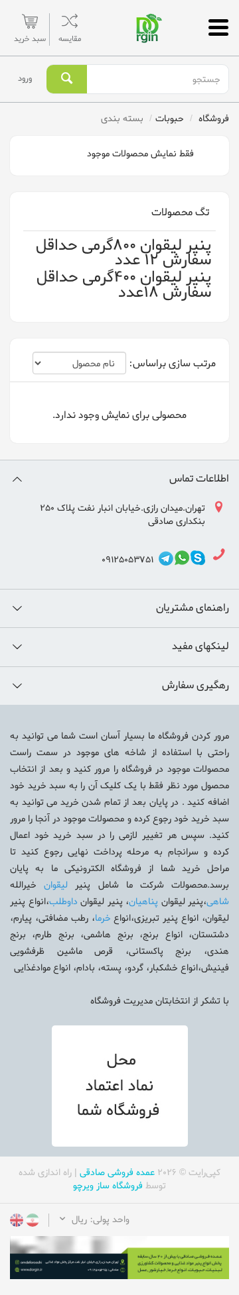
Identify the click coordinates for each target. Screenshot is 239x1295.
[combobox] (157, 79)
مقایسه (69, 39)
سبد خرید (30, 39)
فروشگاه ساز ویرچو (108, 1186)
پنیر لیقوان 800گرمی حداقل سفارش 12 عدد (123, 253)
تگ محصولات (180, 213)
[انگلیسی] (16, 1222)
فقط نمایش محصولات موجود (142, 154)
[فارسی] (31, 1222)
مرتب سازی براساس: (172, 364)
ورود (25, 78)
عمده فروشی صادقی (117, 1173)
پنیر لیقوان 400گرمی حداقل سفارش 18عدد (124, 285)
